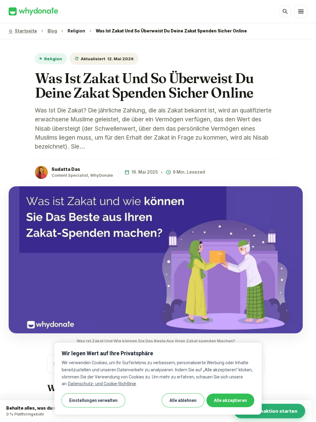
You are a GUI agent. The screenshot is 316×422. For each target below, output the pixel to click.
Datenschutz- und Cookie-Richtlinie (102, 383)
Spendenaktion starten (269, 411)
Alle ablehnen (183, 400)
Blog (52, 30)
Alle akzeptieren (230, 400)
